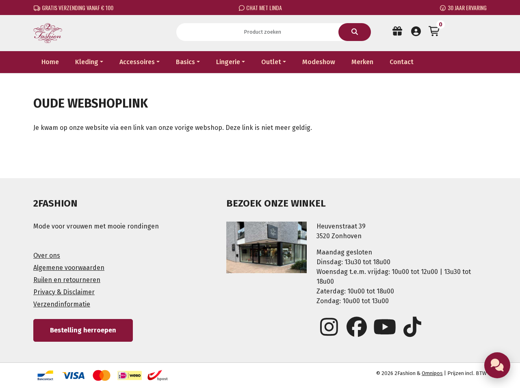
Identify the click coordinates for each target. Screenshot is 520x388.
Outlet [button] (271, 62)
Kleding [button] (86, 62)
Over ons (46, 255)
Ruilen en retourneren (66, 280)
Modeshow (318, 62)
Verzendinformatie (61, 304)
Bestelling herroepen (83, 330)
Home (50, 62)
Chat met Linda (263, 7)
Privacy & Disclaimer (64, 292)
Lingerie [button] (228, 62)
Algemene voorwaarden (68, 268)
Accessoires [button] (137, 62)
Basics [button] (185, 62)
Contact (402, 62)
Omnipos (432, 373)
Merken (362, 62)
